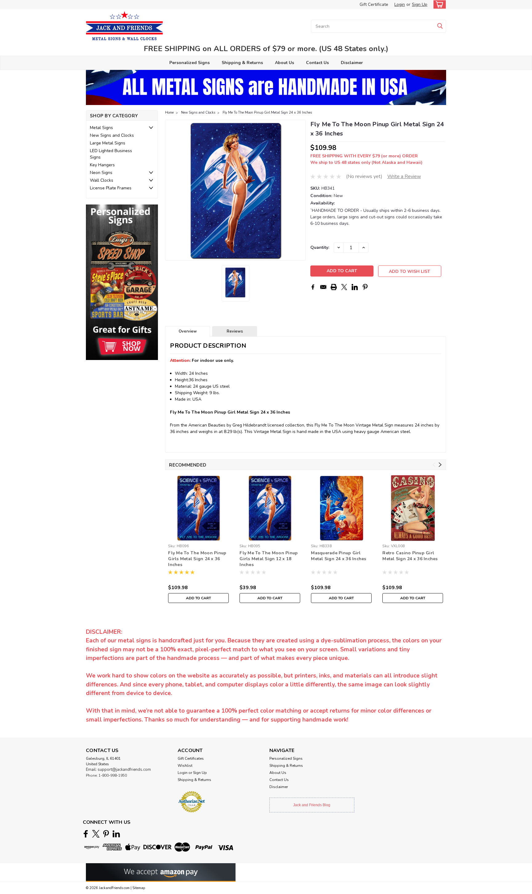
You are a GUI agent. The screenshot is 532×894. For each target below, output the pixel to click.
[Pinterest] (365, 287)
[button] (122, 282)
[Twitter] (344, 287)
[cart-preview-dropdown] (438, 4)
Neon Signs (101, 173)
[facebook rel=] (86, 834)
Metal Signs (101, 128)
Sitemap (138, 888)
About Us (284, 63)
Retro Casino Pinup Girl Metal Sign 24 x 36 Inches (409, 556)
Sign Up (419, 4)
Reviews (235, 331)
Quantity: (319, 247)
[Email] (323, 287)
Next (300, 190)
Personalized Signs (189, 63)
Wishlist (185, 765)
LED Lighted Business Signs (111, 154)
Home (169, 112)
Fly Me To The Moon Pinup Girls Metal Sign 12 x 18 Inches (269, 559)
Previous (170, 190)
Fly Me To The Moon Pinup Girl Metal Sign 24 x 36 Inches (267, 112)
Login (399, 4)
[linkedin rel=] (116, 834)
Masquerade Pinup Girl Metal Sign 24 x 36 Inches (338, 556)
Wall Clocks (101, 180)
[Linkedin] (355, 287)
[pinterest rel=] (106, 834)
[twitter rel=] (96, 834)
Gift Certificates (191, 758)
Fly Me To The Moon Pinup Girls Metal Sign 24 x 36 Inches (197, 559)
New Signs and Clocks (112, 135)
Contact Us (317, 63)
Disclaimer (352, 63)
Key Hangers (102, 165)
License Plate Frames (110, 188)
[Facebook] (313, 287)
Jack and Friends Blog (311, 805)
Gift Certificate (374, 4)
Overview (188, 331)
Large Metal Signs (107, 143)
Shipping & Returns (242, 63)
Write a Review (404, 176)
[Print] (334, 287)
